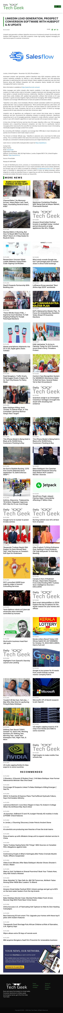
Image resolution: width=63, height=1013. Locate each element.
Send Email (10, 149)
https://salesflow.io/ (14, 155)
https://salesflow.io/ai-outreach (31, 87)
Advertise (35, 985)
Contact (35, 987)
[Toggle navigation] (57, 6)
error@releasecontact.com (45, 168)
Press (34, 983)
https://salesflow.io (41, 143)
